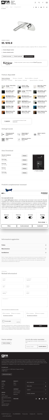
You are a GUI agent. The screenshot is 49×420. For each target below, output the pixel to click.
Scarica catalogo (39, 170)
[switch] (18, 217)
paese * (28, 285)
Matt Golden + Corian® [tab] (21, 80)
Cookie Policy (39, 414)
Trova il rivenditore (29, 56)
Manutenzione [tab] (6, 249)
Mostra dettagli (41, 222)
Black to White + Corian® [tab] (31, 78)
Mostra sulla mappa (7, 374)
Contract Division (17, 391)
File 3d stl (3, 168)
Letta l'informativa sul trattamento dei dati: (10, 309)
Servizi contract (17, 392)
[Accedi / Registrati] (35, 2)
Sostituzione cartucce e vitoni (6, 401)
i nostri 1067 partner (9, 200)
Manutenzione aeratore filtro (6, 398)
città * (4, 285)
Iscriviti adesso (42, 346)
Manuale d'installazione (6, 155)
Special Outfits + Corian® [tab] (36, 80)
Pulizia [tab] (3, 245)
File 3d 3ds (4, 163)
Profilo (3, 383)
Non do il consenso (16, 313)
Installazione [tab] (5, 252)
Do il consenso (7, 313)
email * (28, 292)
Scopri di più (39, 62)
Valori (3, 386)
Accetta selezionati (24, 226)
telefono (5, 292)
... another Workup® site (6, 416)
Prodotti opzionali (18, 56)
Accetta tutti (40, 226)
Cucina (15, 384)
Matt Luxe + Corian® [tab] (7, 80)
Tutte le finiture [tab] (6, 78)
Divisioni (3, 384)
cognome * (29, 278)
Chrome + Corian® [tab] (17, 78)
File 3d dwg (4, 172)
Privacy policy (25, 414)
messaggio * (6, 298)
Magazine (16, 398)
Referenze (16, 394)
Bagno (15, 383)
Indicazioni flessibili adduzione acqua (5, 405)
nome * (4, 278)
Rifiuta (9, 226)
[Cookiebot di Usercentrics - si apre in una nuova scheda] (42, 193)
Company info (32, 414)
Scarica (24, 155)
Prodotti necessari (7, 56)
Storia (3, 388)
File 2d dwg (4, 159)
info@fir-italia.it (4, 370)
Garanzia (3, 394)
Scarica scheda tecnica (8, 52)
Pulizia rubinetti (5, 396)
